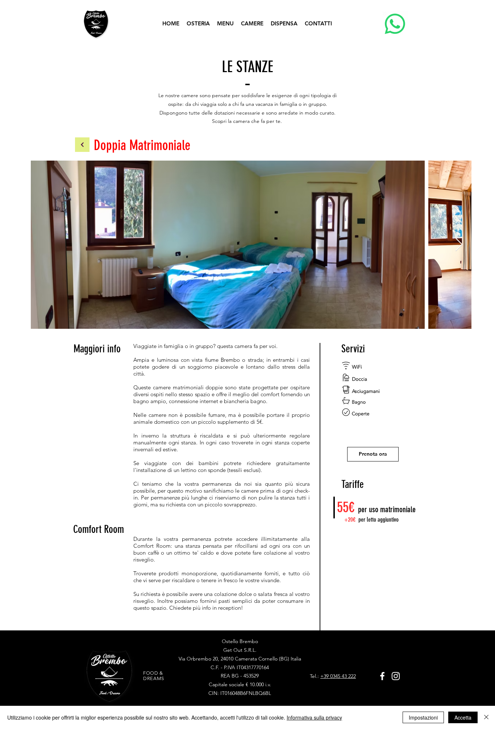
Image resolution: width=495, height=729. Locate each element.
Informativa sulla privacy (314, 717)
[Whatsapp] (395, 24)
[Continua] (82, 144)
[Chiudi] (486, 717)
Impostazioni (423, 717)
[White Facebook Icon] (382, 676)
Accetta (462, 717)
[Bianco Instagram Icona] (395, 676)
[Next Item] (459, 245)
